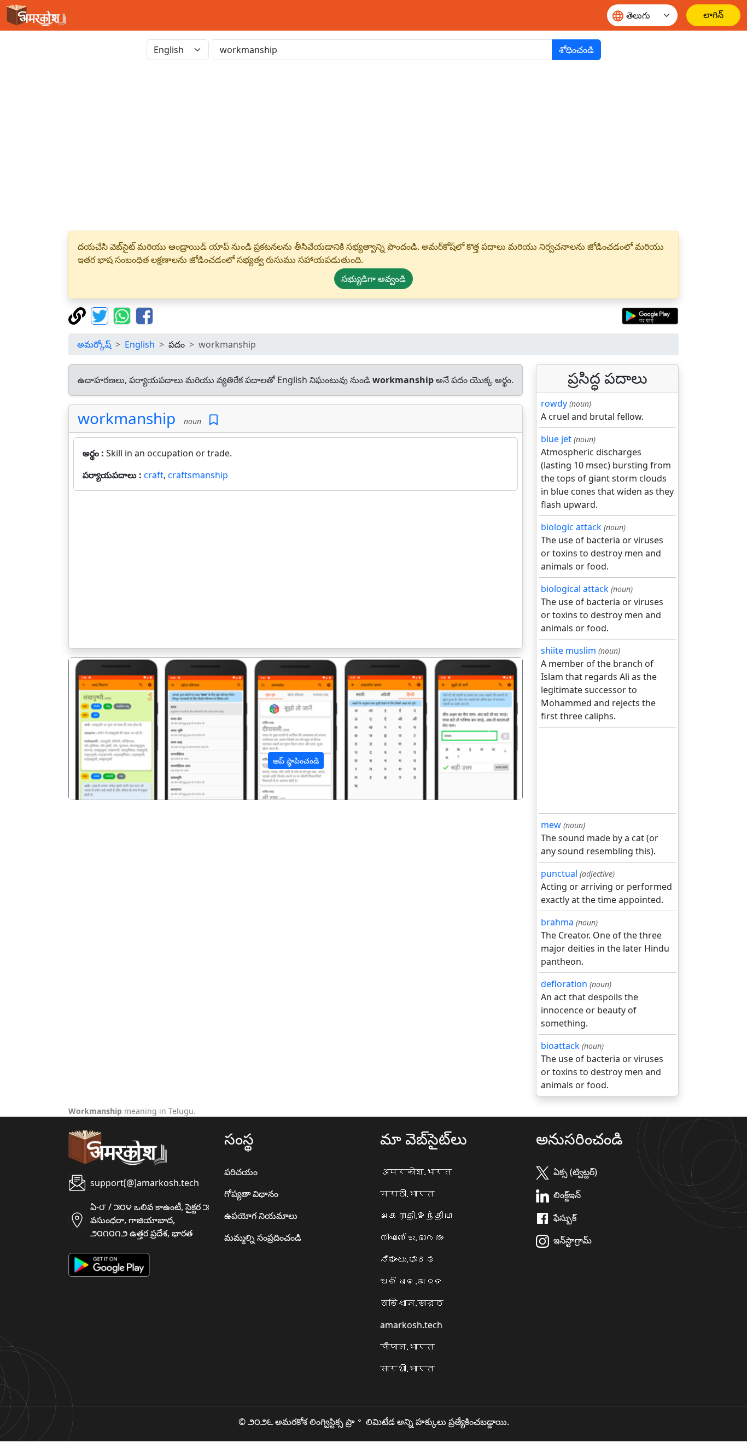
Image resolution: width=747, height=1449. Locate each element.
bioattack (560, 1046)
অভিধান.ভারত (411, 1303)
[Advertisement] (373, 145)
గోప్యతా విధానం (251, 1194)
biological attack (575, 589)
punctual (559, 873)
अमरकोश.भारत (416, 1172)
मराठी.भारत (407, 1194)
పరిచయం (241, 1172)
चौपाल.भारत (407, 1347)
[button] (103, 729)
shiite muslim (568, 650)
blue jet (556, 439)
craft (154, 475)
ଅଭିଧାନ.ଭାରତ (411, 1281)
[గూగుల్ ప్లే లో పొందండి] (650, 315)
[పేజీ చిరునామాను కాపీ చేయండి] (78, 315)
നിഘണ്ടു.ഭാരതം (411, 1237)
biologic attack (571, 527)
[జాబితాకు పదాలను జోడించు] (213, 420)
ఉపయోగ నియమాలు (260, 1216)
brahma (557, 922)
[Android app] (109, 1264)
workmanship (127, 418)
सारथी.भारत (407, 1369)
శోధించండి (576, 50)
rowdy (554, 403)
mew (551, 825)
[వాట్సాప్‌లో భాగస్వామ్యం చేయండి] (123, 315)
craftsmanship (198, 475)
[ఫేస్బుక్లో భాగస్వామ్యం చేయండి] (144, 315)
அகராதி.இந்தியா (416, 1216)
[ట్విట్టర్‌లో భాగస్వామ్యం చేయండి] (101, 315)
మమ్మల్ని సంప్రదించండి (262, 1237)
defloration (564, 984)
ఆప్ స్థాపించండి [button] (296, 760)
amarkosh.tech (411, 1325)
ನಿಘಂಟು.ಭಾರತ (407, 1259)
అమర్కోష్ (94, 344)
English (140, 344)
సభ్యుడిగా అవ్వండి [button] (373, 279)
